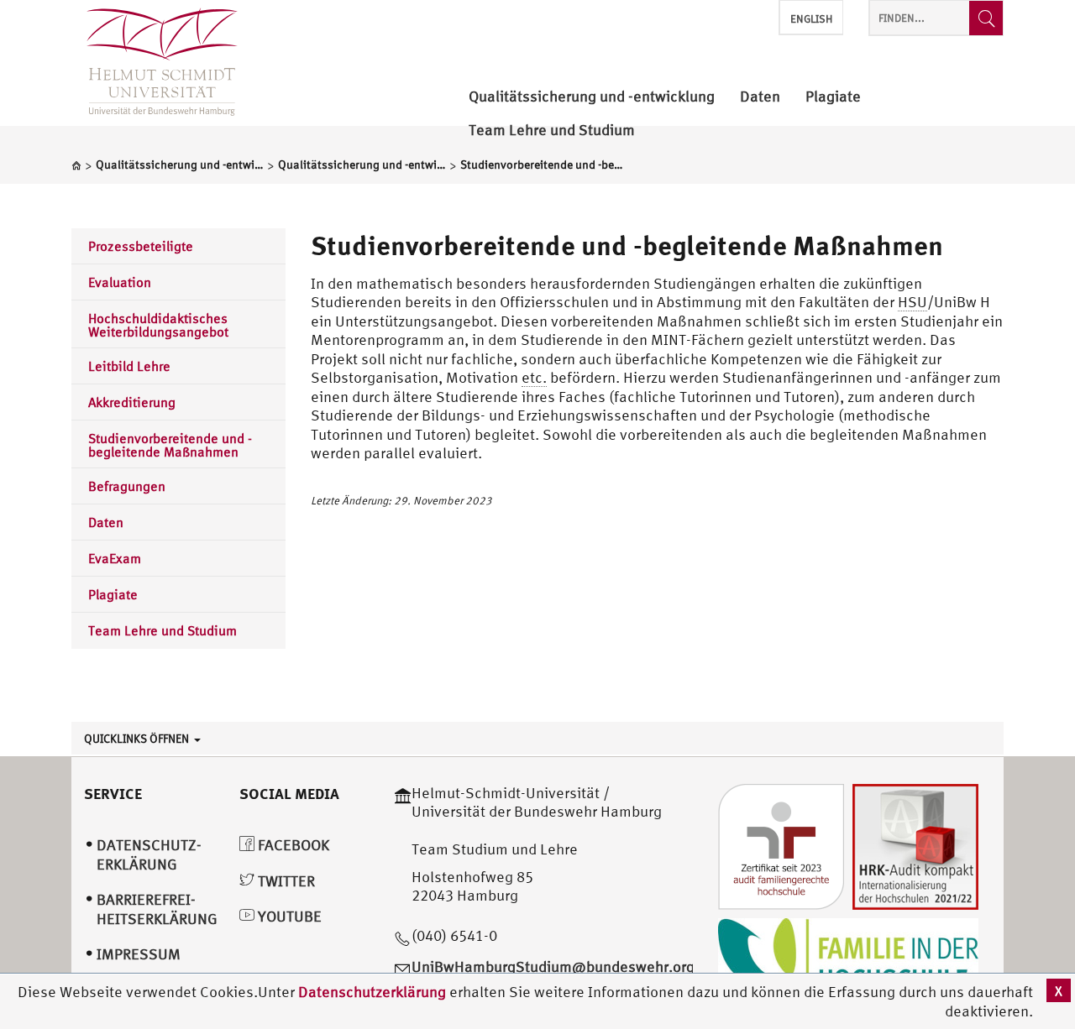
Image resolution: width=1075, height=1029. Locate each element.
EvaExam (114, 558)
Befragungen (126, 486)
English (811, 19)
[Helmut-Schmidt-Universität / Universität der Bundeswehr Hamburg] (154, 63)
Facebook (291, 845)
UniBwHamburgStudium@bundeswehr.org (553, 966)
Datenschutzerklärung (372, 991)
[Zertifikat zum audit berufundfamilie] (781, 845)
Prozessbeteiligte (140, 246)
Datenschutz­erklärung (149, 854)
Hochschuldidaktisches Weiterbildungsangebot (158, 325)
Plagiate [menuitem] (833, 97)
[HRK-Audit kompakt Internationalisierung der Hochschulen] (915, 845)
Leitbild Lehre (129, 366)
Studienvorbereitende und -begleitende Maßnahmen (170, 445)
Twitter (284, 881)
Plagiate (113, 594)
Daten (105, 522)
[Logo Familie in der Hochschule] (848, 958)
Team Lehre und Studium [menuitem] (552, 130)
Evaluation (119, 282)
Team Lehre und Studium (162, 630)
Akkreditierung (132, 402)
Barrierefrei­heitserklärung (157, 909)
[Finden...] (986, 18)
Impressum (139, 954)
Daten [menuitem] (760, 97)
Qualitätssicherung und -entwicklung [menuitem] (592, 97)
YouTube (288, 916)
